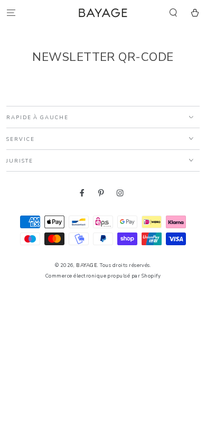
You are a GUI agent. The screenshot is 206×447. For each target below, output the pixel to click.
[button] (173, 12)
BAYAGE (86, 265)
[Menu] (11, 12)
